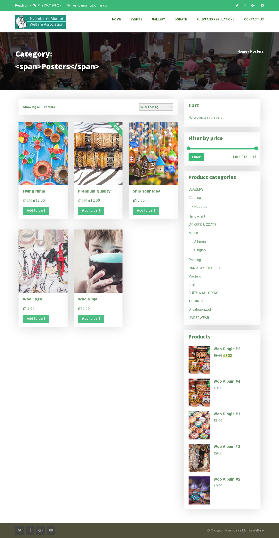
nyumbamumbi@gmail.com (90, 5)
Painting (195, 260)
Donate (181, 19)
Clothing (195, 198)
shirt (192, 285)
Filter (196, 157)
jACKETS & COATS (202, 225)
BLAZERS (196, 189)
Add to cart (36, 210)
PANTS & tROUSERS (204, 268)
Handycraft (197, 216)
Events (136, 19)
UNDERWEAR (199, 318)
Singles (200, 250)
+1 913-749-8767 (49, 5)
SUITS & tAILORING (203, 293)
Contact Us (254, 19)
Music (193, 233)
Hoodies (200, 206)
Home (116, 19)
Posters (195, 276)
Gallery (158, 19)
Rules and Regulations (215, 19)
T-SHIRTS (196, 301)
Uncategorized (200, 309)
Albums (200, 242)
